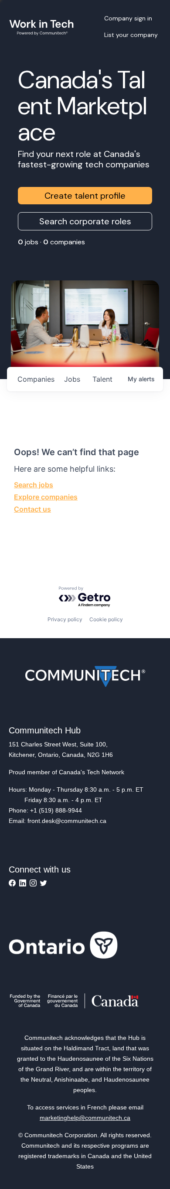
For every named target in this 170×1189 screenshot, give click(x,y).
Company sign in (128, 18)
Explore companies (46, 497)
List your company (131, 35)
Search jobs (33, 484)
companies (35, 379)
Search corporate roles (85, 221)
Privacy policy (65, 619)
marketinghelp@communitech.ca (85, 1117)
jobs (72, 379)
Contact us (32, 509)
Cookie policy (106, 619)
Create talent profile (85, 195)
